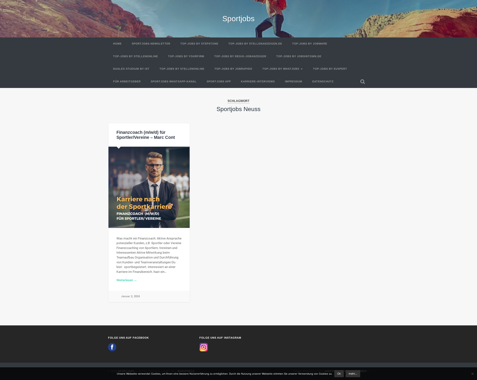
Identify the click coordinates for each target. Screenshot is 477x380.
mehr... (353, 373)
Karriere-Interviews (258, 81)
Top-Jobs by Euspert (330, 68)
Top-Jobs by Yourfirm (186, 56)
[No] (472, 374)
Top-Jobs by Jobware (309, 43)
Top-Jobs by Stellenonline (135, 56)
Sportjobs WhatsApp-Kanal (174, 81)
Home (117, 43)
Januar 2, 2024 (130, 296)
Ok (339, 373)
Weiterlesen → (126, 280)
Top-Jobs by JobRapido (233, 68)
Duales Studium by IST (131, 68)
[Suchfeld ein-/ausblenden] (362, 81)
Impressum (293, 81)
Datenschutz (323, 81)
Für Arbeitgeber (127, 81)
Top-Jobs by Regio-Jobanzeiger (240, 56)
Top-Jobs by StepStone (199, 43)
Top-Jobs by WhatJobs (280, 68)
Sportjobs (238, 18)
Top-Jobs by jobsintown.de (298, 56)
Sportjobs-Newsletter (151, 43)
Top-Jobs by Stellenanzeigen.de (255, 43)
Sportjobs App (219, 81)
